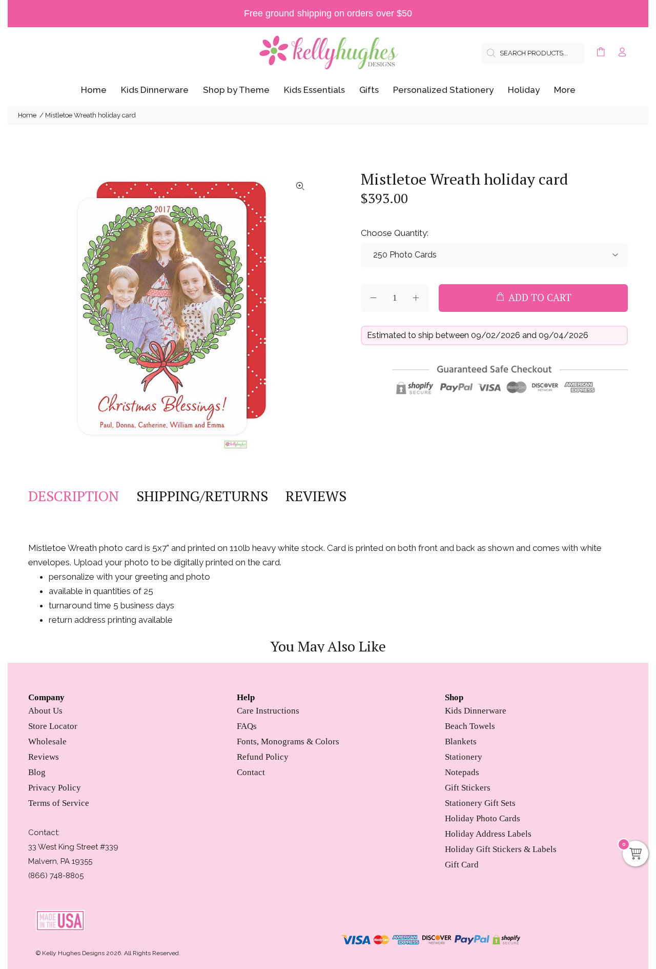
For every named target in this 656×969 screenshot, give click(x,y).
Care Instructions (268, 711)
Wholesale (47, 741)
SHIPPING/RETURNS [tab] (202, 496)
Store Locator (52, 726)
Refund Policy (263, 757)
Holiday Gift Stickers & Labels (501, 849)
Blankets (461, 741)
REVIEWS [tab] (315, 496)
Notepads (462, 772)
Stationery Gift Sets (480, 803)
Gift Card (462, 864)
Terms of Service (58, 803)
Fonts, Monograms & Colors (288, 741)
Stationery (463, 757)
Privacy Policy (54, 788)
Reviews (43, 757)
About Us (45, 711)
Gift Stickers (467, 788)
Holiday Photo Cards (482, 818)
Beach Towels (470, 726)
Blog (37, 772)
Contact (251, 772)
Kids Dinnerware (475, 711)
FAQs (247, 726)
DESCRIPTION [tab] (73, 496)
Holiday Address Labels (488, 834)
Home (27, 115)
